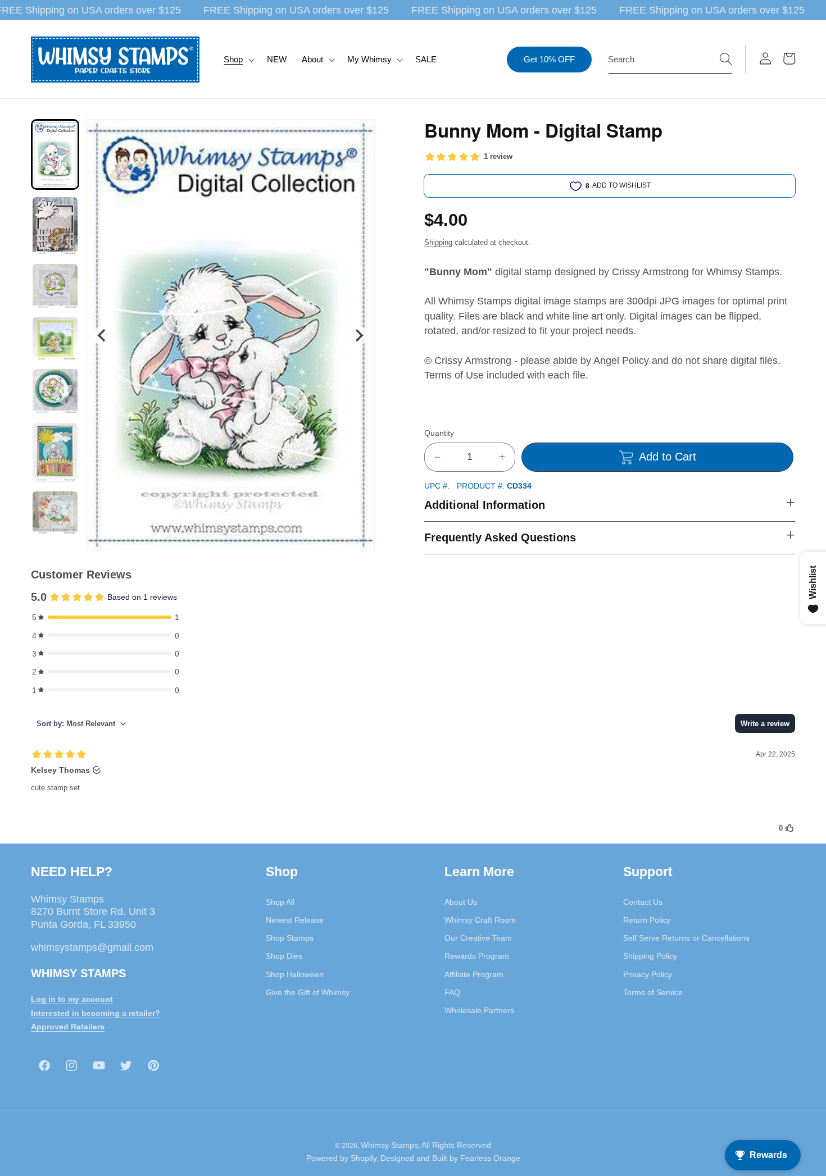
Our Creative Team (478, 937)
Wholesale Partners (479, 1010)
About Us (460, 901)
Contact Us (642, 901)
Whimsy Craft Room (480, 919)
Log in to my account (72, 998)
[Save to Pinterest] (359, 135)
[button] (238, 59)
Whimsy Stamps (389, 1144)
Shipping (438, 242)
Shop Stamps (290, 937)
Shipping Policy (650, 955)
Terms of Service (653, 991)
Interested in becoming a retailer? (95, 1012)
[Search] (726, 58)
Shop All (280, 901)
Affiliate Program (473, 973)
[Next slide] (359, 335)
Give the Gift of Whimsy (308, 991)
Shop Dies (284, 955)
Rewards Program (476, 955)
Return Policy (646, 919)
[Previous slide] (102, 335)
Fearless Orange (490, 1158)
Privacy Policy (647, 973)
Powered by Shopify (341, 1158)
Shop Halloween (295, 973)
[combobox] (670, 59)
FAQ (452, 991)
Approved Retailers (68, 1026)
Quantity (439, 433)
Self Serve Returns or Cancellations (686, 937)
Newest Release (295, 919)
